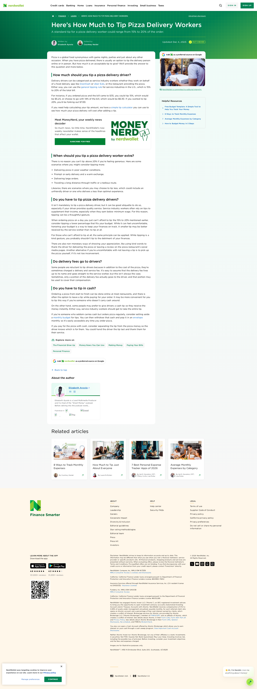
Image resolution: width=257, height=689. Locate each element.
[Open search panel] (221, 6)
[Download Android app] (57, 565)
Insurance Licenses (129, 585)
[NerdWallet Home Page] (13, 5)
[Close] (253, 667)
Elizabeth (78, 388)
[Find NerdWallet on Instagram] (202, 564)
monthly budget (61, 317)
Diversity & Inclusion (120, 522)
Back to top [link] (61, 370)
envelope (138, 317)
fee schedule (125, 622)
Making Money (115, 345)
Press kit (114, 541)
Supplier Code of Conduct (202, 510)
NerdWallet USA (121, 676)
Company (114, 506)
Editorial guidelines (119, 526)
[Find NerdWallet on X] (192, 564)
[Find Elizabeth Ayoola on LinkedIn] (74, 391)
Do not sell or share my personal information (206, 527)
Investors (114, 545)
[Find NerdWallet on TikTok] (212, 564)
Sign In (232, 5)
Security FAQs (157, 510)
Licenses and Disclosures (141, 573)
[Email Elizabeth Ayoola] (70, 391)
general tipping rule (91, 87)
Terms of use (196, 506)
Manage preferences (30, 679)
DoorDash (85, 84)
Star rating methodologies (123, 529)
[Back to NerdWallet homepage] (53, 16)
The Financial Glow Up (64, 345)
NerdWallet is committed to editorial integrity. (182, 90)
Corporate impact (118, 518)
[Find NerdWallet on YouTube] (197, 564)
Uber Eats (99, 84)
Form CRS (165, 618)
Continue (53, 679)
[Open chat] (250, 682)
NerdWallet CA (144, 676)
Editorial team (117, 533)
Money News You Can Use (91, 345)
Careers (114, 514)
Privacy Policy (119, 620)
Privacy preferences (199, 522)
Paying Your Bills (135, 345)
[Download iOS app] (38, 565)
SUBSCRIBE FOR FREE (80, 142)
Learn (73, 16)
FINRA (153, 615)
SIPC (158, 615)
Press (112, 537)
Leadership (115, 510)
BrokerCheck (146, 622)
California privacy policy (202, 518)
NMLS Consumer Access (120, 573)
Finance (62, 16)
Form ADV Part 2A (178, 618)
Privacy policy (197, 514)
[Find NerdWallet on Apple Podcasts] (207, 564)
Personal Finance (61, 351)
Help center (155, 506)
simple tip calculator (122, 107)
